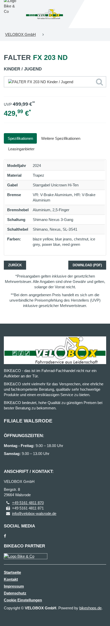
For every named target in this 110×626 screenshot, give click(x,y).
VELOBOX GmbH (20, 34)
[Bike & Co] (25, 556)
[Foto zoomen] (55, 81)
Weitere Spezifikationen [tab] (60, 138)
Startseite (12, 572)
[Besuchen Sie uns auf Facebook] (5, 536)
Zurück (15, 265)
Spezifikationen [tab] (20, 138)
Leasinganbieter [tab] (21, 149)
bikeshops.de (90, 608)
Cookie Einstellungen (23, 600)
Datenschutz (15, 593)
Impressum (14, 586)
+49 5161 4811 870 (28, 503)
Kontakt (11, 579)
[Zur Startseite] (44, 14)
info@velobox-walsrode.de (34, 513)
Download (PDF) (87, 265)
